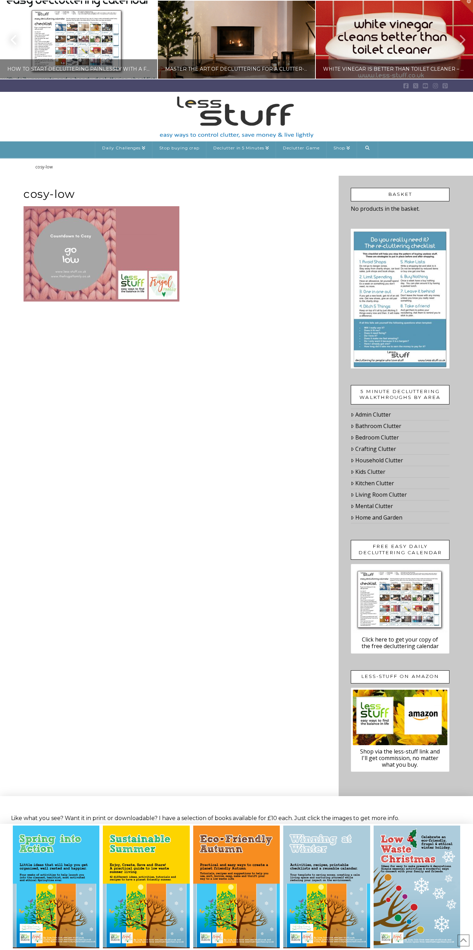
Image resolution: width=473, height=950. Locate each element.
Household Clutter (379, 460)
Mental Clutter (374, 506)
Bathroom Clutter (378, 426)
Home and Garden (378, 517)
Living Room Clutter (381, 494)
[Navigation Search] (367, 149)
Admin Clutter (373, 414)
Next (458, 39)
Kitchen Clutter (374, 483)
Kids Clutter (370, 472)
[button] (466, 6)
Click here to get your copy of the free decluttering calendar (400, 643)
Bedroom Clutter (377, 437)
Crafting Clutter (375, 449)
